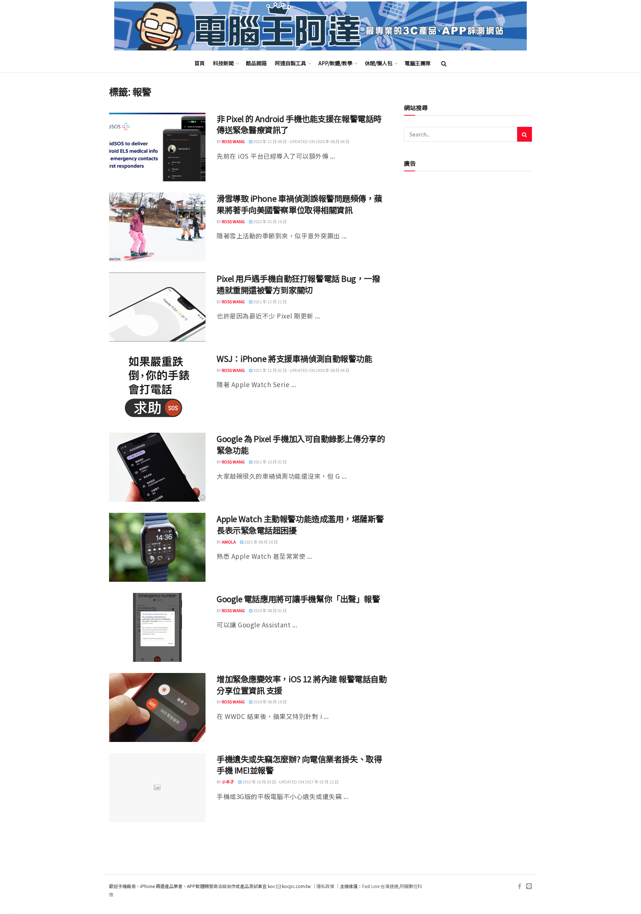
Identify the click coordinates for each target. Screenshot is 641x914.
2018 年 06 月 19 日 (269, 702)
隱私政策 (325, 886)
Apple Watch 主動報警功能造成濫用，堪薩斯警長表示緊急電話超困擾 (300, 524)
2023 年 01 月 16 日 (269, 221)
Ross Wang (233, 141)
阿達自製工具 (290, 63)
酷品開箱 (256, 63)
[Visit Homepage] (320, 26)
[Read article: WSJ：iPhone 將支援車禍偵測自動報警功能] (157, 387)
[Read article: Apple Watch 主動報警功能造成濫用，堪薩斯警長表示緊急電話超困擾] (157, 547)
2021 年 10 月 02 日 (269, 462)
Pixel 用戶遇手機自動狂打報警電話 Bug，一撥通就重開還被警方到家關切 (298, 284)
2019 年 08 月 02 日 (269, 610)
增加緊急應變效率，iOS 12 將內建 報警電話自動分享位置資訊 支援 (302, 684)
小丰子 (228, 782)
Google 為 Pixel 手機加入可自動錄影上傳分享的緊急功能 (301, 444)
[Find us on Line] (529, 886)
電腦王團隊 (418, 63)
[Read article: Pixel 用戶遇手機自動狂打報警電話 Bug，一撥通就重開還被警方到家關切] (157, 307)
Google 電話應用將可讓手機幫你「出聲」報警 (298, 598)
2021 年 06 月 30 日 (260, 542)
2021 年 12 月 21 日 (269, 301)
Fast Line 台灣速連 (380, 886)
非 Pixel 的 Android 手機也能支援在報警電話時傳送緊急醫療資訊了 (299, 124)
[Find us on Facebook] (519, 886)
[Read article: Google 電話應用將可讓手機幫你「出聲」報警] (157, 627)
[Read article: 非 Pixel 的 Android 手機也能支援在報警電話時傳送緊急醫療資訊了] (157, 147)
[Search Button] (444, 63)
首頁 (199, 63)
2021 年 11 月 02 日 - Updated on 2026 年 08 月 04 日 (300, 370)
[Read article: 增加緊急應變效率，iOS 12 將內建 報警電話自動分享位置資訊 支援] (157, 707)
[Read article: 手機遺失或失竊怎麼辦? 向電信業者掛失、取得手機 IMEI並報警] (157, 787)
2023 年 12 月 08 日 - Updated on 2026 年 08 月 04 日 (300, 141)
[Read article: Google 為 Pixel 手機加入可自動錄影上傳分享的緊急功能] (157, 467)
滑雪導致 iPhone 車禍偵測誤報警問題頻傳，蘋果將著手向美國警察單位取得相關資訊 (299, 203)
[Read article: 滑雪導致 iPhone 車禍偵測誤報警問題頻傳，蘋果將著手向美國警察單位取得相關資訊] (157, 226)
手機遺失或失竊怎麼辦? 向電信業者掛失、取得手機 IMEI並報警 (299, 764)
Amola (229, 542)
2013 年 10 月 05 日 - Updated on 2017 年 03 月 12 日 (290, 782)
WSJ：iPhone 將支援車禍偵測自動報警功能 (294, 358)
